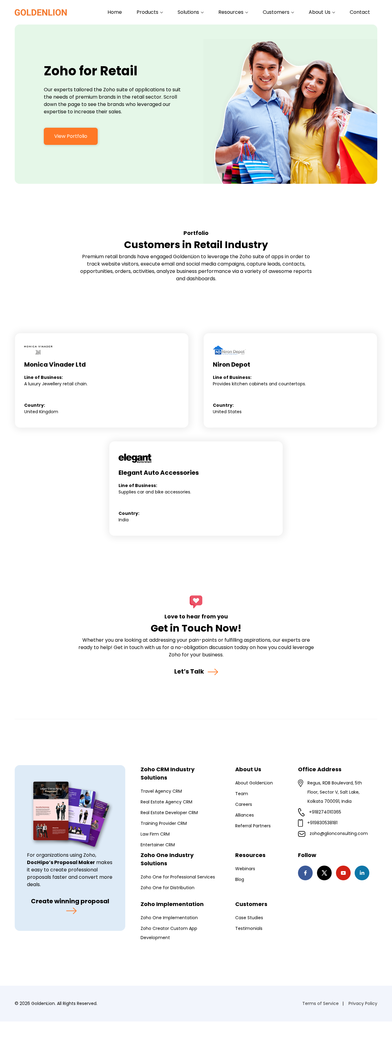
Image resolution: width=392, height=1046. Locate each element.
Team (241, 794)
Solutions (189, 12)
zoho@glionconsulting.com (339, 833)
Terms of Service (320, 1003)
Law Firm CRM (155, 834)
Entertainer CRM (158, 845)
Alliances (244, 815)
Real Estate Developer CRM (169, 813)
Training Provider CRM (164, 823)
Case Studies (249, 918)
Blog (239, 879)
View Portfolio (70, 136)
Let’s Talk (189, 671)
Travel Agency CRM (161, 791)
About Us (320, 12)
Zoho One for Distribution (167, 888)
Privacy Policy (363, 1003)
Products (148, 12)
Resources (231, 12)
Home (114, 12)
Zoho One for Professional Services (178, 877)
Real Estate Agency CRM (166, 802)
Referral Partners (253, 826)
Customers (277, 12)
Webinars (245, 869)
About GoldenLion (254, 783)
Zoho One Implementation (169, 918)
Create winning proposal (70, 901)
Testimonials (248, 928)
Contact (360, 12)
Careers (243, 804)
